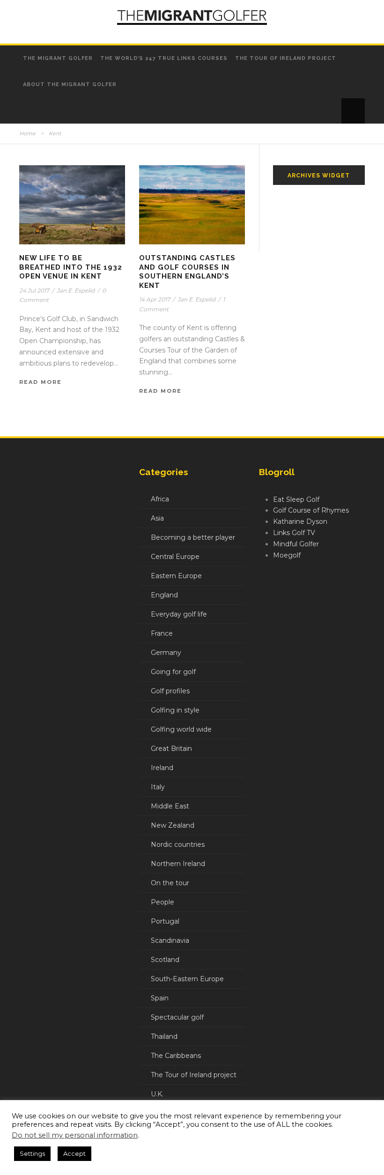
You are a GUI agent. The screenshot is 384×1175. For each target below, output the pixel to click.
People (162, 902)
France (162, 633)
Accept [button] (74, 1153)
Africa (160, 499)
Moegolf (287, 555)
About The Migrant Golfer (70, 84)
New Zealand (172, 825)
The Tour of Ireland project (285, 58)
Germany (166, 652)
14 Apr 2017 (154, 299)
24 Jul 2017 (34, 290)
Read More (40, 382)
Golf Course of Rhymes (311, 510)
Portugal (165, 921)
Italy (158, 787)
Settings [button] (32, 1153)
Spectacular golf (177, 1017)
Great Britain (171, 748)
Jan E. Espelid (76, 290)
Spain (160, 998)
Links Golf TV (294, 533)
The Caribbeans (176, 1055)
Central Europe (175, 556)
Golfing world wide (181, 729)
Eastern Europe (176, 576)
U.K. (157, 1094)
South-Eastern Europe (187, 979)
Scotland (165, 959)
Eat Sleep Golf (296, 499)
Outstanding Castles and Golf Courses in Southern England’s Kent (187, 272)
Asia (157, 518)
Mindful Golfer (296, 544)
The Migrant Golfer (58, 58)
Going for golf (173, 672)
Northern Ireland (178, 863)
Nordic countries (178, 844)
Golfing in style (175, 710)
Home (27, 133)
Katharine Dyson (300, 521)
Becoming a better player (193, 537)
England (164, 595)
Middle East (170, 806)
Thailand (164, 1036)
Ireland (162, 768)
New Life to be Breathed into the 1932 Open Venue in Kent (70, 267)
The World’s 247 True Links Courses (164, 58)
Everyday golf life (179, 614)
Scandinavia (170, 940)
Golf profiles (170, 691)
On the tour (170, 883)
